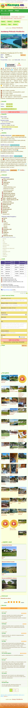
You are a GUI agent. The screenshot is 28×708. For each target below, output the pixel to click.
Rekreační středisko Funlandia (8, 561)
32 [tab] (12, 49)
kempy (2, 704)
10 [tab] (20, 46)
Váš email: (3, 335)
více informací (20, 2)
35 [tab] (18, 49)
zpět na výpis (8, 28)
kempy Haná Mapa (17, 18)
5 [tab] (10, 46)
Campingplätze (15, 704)
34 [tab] (16, 49)
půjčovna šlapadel (18, 156)
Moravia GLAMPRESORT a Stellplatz (9, 578)
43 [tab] (17, 51)
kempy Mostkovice (17, 28)
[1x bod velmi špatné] (9, 602)
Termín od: (3, 312)
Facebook (20, 704)
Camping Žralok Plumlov (7, 545)
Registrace (12, 705)
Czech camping (8, 704)
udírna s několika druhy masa (18, 135)
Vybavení (9, 21)
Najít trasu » (23, 55)
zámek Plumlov (14, 170)
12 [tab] (24, 46)
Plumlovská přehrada (15, 145)
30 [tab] (8, 49)
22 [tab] (18, 48)
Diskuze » (6, 696)
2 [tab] (3, 46)
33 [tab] (14, 49)
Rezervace (3, 24)
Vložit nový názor (14, 608)
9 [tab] (18, 46)
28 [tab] (3, 49)
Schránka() (5, 14)
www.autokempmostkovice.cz (8, 109)
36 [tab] (20, 49)
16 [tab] (6, 48)
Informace (4, 705)
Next (26, 42)
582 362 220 (9, 104)
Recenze (15, 24)
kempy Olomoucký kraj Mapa (7, 18)
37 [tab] (22, 49)
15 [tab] (3, 48)
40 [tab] (11, 51)
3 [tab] (6, 46)
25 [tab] (24, 48)
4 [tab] (8, 46)
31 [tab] (10, 49)
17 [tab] (8, 48)
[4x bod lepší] (17, 602)
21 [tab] (16, 48)
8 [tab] (16, 46)
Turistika (22, 170)
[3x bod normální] (14, 602)
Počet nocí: (3, 317)
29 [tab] (6, 49)
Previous (1, 42)
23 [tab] (20, 48)
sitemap (16, 705)
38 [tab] (24, 49)
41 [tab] (13, 51)
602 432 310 (9, 106)
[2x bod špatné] (11, 602)
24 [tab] (22, 48)
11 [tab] (22, 46)
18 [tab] (10, 48)
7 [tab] (14, 46)
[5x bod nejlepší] (19, 602)
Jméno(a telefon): (5, 331)
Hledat (10, 10)
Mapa (17, 10)
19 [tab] (12, 48)
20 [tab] (14, 48)
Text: (2, 321)
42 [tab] (15, 51)
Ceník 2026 (16, 21)
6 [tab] (12, 46)
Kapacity (3, 21)
